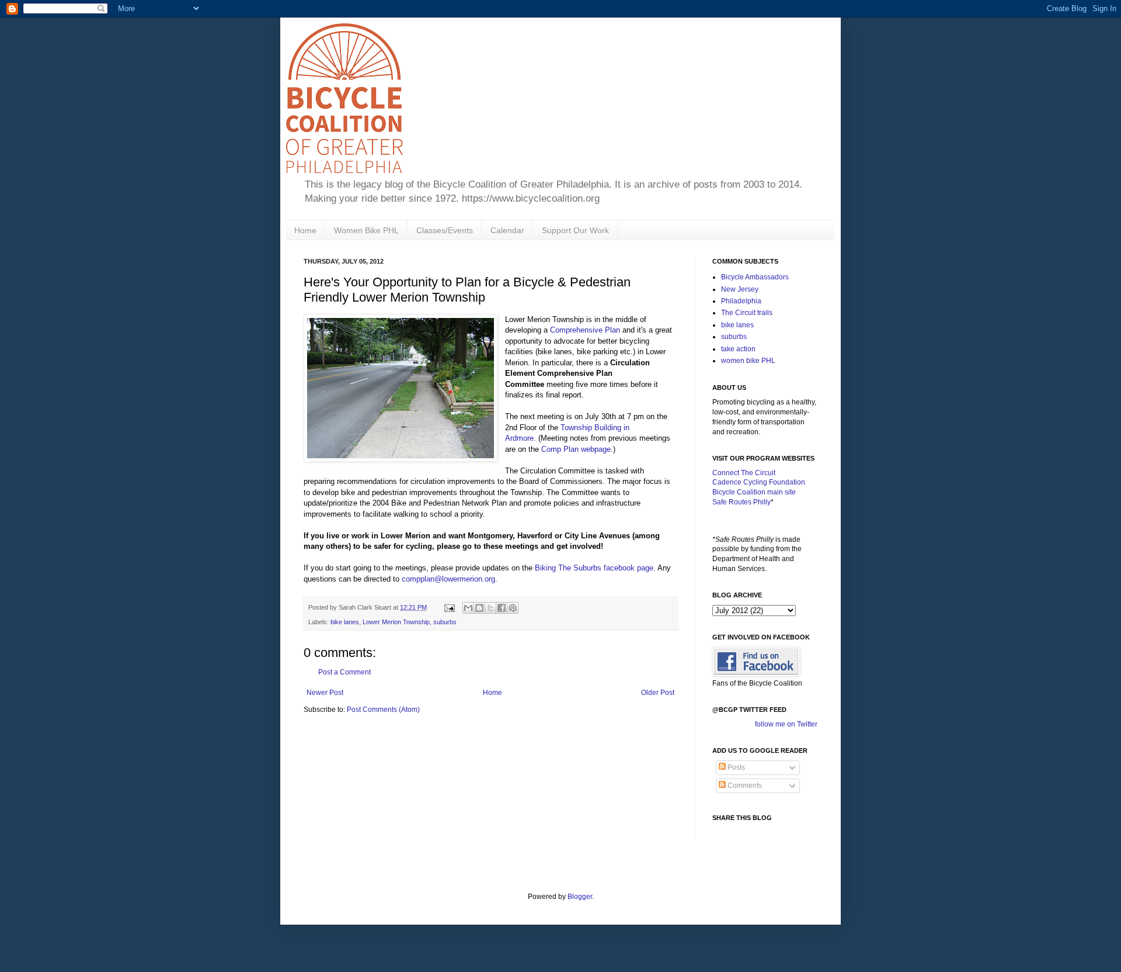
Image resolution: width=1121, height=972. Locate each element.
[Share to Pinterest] (512, 608)
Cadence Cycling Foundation (758, 482)
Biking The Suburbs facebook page (594, 567)
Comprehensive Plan (585, 330)
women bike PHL (748, 361)
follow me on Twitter (786, 724)
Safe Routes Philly (741, 502)
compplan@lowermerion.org (448, 579)
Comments (744, 785)
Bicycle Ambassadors (755, 277)
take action (738, 349)
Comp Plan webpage (576, 449)
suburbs (445, 621)
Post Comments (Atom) (383, 709)
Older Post (657, 693)
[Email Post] (449, 607)
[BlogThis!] (479, 608)
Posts (735, 767)
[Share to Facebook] (501, 608)
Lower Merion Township (396, 621)
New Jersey (739, 289)
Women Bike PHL (366, 230)
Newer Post (325, 693)
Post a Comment (344, 672)
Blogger (580, 897)
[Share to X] (490, 608)
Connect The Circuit (743, 473)
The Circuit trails (746, 313)
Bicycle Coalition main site (754, 492)
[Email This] (468, 608)
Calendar (507, 230)
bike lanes (344, 621)
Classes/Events (444, 230)
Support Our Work (575, 230)
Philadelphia (741, 301)
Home (305, 230)
